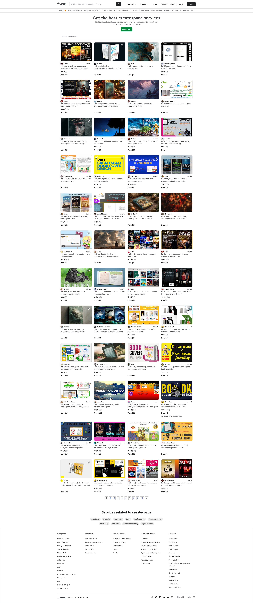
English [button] (181, 597)
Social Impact (173, 549)
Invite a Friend (173, 580)
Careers (171, 553)
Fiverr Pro (144, 538)
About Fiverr (173, 538)
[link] (152, 597)
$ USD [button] (189, 597)
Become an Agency (119, 542)
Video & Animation (124, 10)
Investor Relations (175, 587)
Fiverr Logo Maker (147, 560)
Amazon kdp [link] (104, 524)
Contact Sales (145, 563)
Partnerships (173, 569)
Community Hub (118, 546)
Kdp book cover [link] (139, 519)
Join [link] (191, 4)
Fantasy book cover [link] (155, 519)
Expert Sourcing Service (148, 546)
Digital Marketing (108, 10)
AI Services (184, 10)
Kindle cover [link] (118, 519)
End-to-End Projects (63, 585)
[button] (131, 4)
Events (115, 553)
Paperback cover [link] (147, 524)
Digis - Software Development (150, 553)
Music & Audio (156, 10)
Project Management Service (150, 542)
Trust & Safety (173, 546)
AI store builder (146, 556)
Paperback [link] (115, 524)
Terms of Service (174, 556)
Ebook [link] (128, 519)
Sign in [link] (182, 4)
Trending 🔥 (61, 10)
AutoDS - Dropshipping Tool (150, 549)
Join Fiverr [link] (126, 29)
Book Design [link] (95, 519)
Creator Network (174, 573)
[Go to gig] (76, 51)
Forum (115, 549)
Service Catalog (62, 588)
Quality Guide (89, 546)
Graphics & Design (75, 10)
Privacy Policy (173, 560)
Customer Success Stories (93, 542)
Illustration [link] (106, 519)
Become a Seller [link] (168, 4)
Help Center (173, 542)
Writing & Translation (141, 10)
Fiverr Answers (90, 553)
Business (167, 10)
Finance (175, 10)
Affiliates (172, 576)
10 (142, 498)
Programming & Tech (92, 10)
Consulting (60, 563)
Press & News (173, 584)
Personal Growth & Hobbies (66, 574)
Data (58, 567)
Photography (61, 578)
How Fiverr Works (91, 538)
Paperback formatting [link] (130, 524)
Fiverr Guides (89, 549)
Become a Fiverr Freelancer (122, 538)
